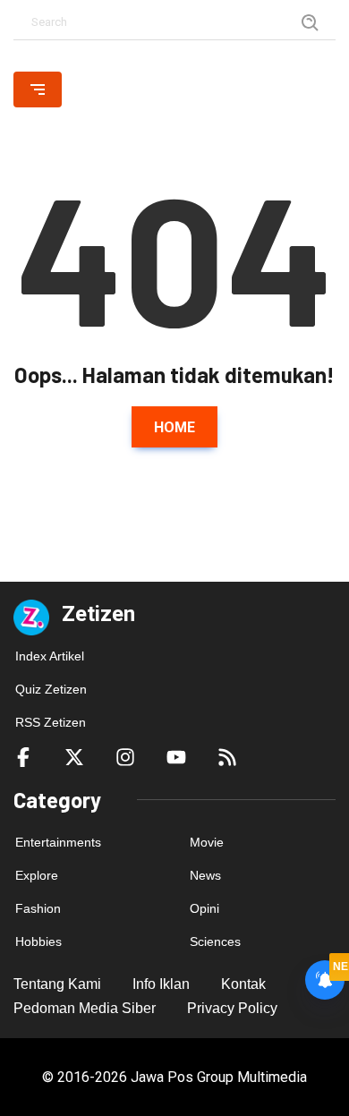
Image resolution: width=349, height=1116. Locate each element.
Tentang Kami (57, 984)
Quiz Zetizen (51, 689)
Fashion (38, 908)
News (205, 875)
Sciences (215, 941)
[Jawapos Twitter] (74, 756)
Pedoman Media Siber (84, 1008)
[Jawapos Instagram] (125, 756)
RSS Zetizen (50, 722)
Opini (204, 908)
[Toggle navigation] (37, 89)
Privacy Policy (232, 1008)
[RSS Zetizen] (227, 756)
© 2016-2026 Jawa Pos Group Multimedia (174, 1077)
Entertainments (58, 842)
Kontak (243, 984)
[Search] (310, 22)
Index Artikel (49, 656)
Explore (36, 875)
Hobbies (38, 941)
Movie (207, 842)
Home (174, 427)
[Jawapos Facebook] (23, 756)
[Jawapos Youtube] (176, 756)
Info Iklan (161, 984)
